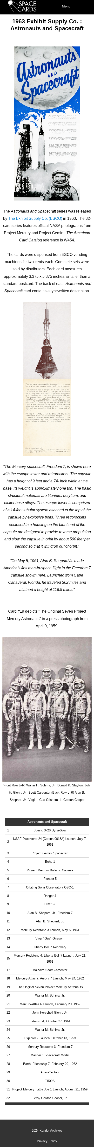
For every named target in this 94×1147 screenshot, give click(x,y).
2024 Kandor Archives (47, 1130)
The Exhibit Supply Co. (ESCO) (35, 218)
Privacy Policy (47, 1141)
